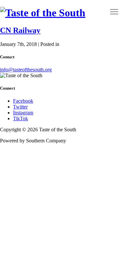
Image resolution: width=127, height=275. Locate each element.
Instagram (23, 112)
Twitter (20, 106)
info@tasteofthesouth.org (26, 69)
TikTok (20, 118)
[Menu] (114, 11)
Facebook (23, 101)
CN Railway (20, 30)
